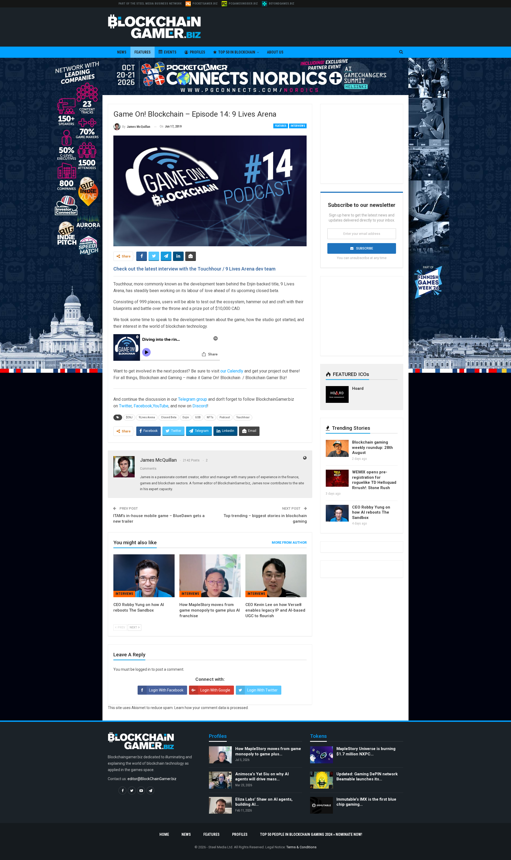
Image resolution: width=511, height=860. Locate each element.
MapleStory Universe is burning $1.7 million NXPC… (365, 751)
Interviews (298, 125)
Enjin (186, 417)
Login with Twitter (262, 690)
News (121, 52)
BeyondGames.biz (281, 3)
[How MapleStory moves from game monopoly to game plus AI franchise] (210, 575)
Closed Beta (168, 417)
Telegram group (192, 399)
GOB (198, 417)
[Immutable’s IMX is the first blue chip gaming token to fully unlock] (321, 805)
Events (170, 52)
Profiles (197, 52)
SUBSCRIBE (364, 248)
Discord (199, 405)
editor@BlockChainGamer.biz (151, 779)
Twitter (125, 405)
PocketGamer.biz (205, 3)
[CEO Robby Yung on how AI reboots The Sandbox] (144, 575)
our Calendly (231, 371)
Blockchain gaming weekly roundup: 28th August (372, 447)
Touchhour (243, 417)
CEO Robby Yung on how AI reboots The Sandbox (371, 512)
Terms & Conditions (301, 847)
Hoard (358, 388)
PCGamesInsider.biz (243, 3)
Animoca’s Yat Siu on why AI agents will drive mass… (262, 777)
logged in (143, 669)
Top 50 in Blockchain (236, 52)
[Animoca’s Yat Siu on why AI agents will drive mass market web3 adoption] (220, 780)
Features (142, 52)
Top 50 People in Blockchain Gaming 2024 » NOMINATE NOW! (311, 834)
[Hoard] (337, 394)
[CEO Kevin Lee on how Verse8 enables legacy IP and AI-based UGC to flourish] (276, 575)
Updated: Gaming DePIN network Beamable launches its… (367, 777)
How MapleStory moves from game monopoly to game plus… (268, 751)
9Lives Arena (147, 417)
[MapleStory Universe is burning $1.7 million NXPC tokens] (321, 754)
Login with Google (215, 690)
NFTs (210, 417)
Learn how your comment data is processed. (211, 708)
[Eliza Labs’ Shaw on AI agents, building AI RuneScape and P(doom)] (220, 805)
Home (164, 834)
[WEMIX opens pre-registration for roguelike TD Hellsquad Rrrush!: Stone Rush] (337, 478)
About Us (275, 52)
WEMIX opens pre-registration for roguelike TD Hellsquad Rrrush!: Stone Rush (374, 480)
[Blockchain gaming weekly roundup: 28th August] (337, 448)
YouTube (160, 405)
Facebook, (143, 405)
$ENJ (129, 417)
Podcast (225, 417)
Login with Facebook (166, 690)
